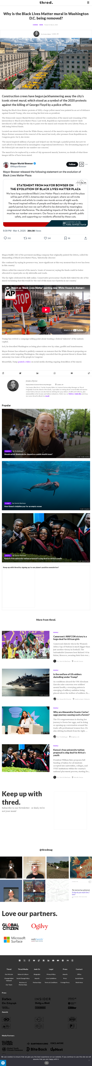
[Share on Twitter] (20, 373)
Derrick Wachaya (20, 503)
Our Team (9, 985)
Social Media (79, 978)
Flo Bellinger (19, 451)
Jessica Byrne (47, 34)
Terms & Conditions (51, 982)
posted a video (24, 362)
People (7, 451)
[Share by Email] (72, 373)
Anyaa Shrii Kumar (65, 699)
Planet (7, 503)
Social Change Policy (23, 978)
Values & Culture (23, 974)
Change (35, 24)
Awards (37, 978)
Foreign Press (65, 982)
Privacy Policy (51, 974)
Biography (37, 974)
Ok (47, 1063)
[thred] (46, 3)
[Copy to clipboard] (89, 373)
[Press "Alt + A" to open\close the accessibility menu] (3, 1063)
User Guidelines (51, 978)
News (41, 24)
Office (79, 974)
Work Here (79, 982)
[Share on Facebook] (3, 373)
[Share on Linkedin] (37, 373)
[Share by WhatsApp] (54, 373)
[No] (89, 1060)
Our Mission (9, 974)
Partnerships (37, 982)
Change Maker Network (9, 979)
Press (65, 978)
